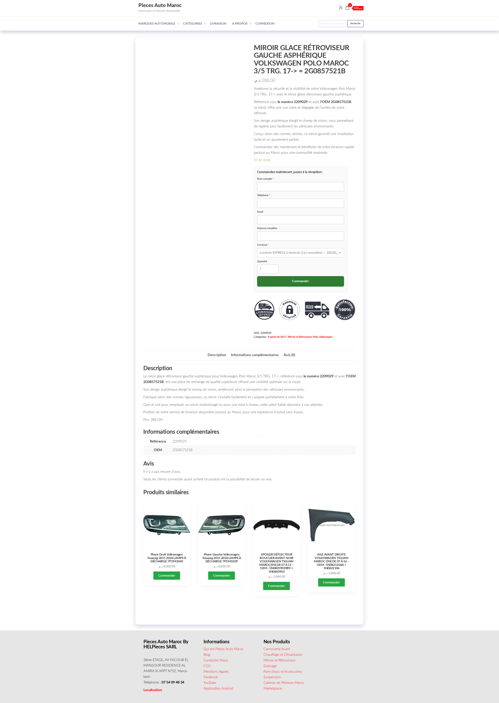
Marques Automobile (156, 23)
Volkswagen (326, 337)
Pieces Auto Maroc (160, 5)
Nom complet (265, 179)
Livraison (218, 23)
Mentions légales (216, 672)
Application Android (218, 688)
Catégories (192, 23)
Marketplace (273, 688)
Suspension (272, 677)
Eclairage (270, 666)
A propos (240, 23)
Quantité (262, 261)
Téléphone (263, 195)
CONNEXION (264, 23)
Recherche (355, 23)
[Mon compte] (340, 8)
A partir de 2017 (277, 337)
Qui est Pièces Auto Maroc (223, 649)
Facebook (210, 677)
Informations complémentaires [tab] (255, 355)
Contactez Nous (215, 660)
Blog (206, 655)
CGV (207, 666)
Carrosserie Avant (277, 649)
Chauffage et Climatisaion (283, 655)
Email (260, 212)
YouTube (209, 683)
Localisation (152, 690)
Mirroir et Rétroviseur (300, 337)
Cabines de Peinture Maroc (284, 683)
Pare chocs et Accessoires (283, 672)
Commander (166, 575)
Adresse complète (267, 228)
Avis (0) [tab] (289, 355)
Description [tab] (217, 355)
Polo (315, 337)
